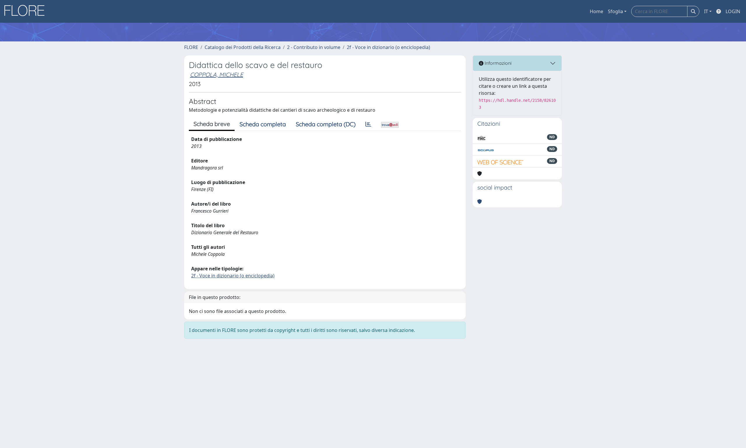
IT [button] (706, 11)
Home (596, 11)
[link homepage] (26, 11)
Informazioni (497, 63)
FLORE (191, 47)
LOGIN (733, 11)
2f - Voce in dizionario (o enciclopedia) (388, 47)
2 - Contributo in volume (313, 47)
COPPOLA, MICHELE (216, 74)
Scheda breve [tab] (211, 123)
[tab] (368, 124)
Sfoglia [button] (615, 11)
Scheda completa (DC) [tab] (326, 124)
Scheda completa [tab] (263, 124)
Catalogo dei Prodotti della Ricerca (243, 47)
